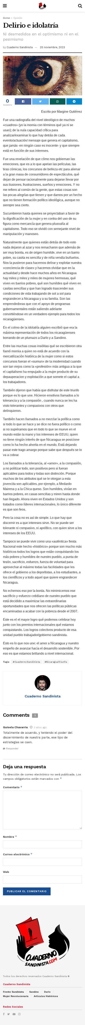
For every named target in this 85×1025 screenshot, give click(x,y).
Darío (47, 991)
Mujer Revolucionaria (15, 996)
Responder (12, 748)
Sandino (34, 991)
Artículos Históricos (46, 996)
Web (6, 871)
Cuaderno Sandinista (20, 47)
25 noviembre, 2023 (52, 47)
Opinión (17, 18)
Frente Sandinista (13, 991)
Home (6, 18)
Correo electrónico (17, 854)
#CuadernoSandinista (26, 662)
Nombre (10, 837)
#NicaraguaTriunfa (56, 662)
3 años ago (40, 727)
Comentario (12, 787)
